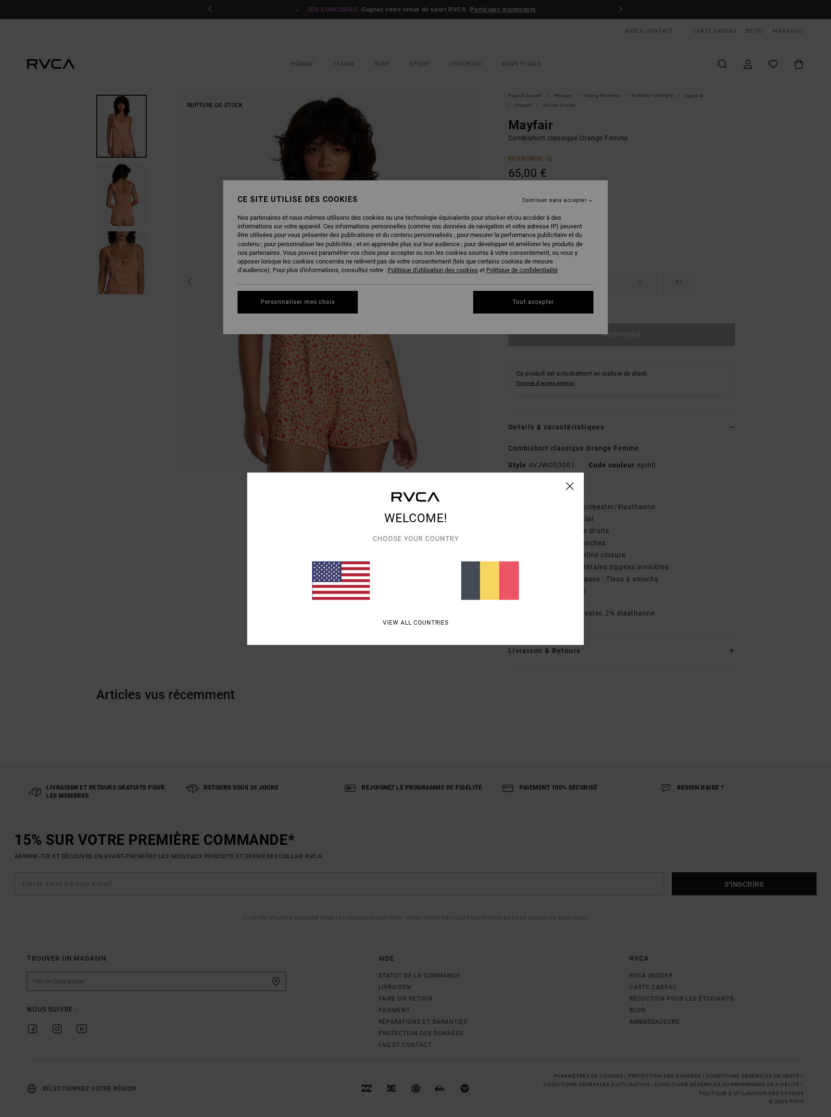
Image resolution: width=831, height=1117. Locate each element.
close (570, 485)
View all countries (416, 622)
